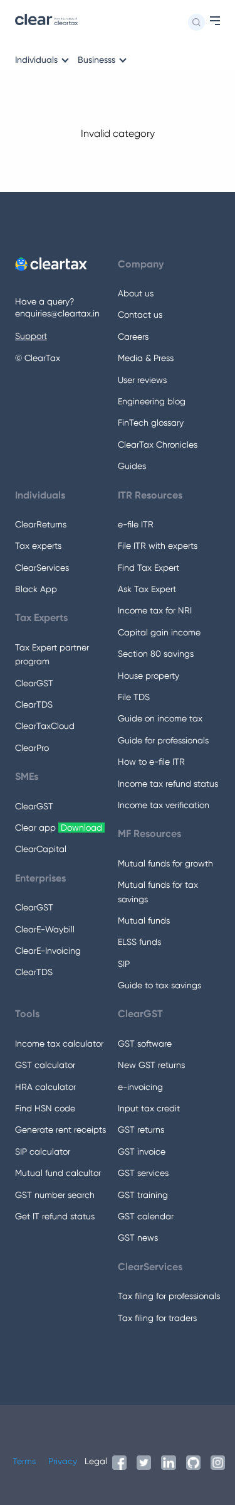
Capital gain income (159, 632)
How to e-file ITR (151, 762)
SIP (124, 964)
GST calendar (146, 1216)
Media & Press (146, 358)
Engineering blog (151, 401)
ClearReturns (40, 524)
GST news (138, 1238)
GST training (143, 1195)
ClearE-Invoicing (48, 951)
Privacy (62, 1461)
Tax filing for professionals (169, 1296)
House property (148, 676)
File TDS (134, 697)
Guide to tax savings (159, 985)
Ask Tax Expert (147, 589)
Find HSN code (45, 1108)
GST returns (141, 1130)
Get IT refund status (55, 1216)
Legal (96, 1461)
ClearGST (34, 683)
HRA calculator (45, 1087)
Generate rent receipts (60, 1130)
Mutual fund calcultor (58, 1173)
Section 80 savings (156, 654)
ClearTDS (34, 704)
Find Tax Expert (148, 568)
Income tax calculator (59, 1043)
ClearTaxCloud (45, 726)
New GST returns (151, 1065)
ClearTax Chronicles (157, 445)
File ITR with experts (157, 546)
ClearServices (42, 568)
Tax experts (38, 546)
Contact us (140, 315)
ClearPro (32, 748)
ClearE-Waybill (45, 929)
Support (31, 336)
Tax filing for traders (157, 1318)
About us (136, 293)
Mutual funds (144, 920)
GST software (145, 1043)
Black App (36, 589)
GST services (143, 1173)
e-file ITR (136, 524)
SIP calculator (42, 1151)
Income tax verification (163, 805)
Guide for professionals (163, 740)
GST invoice (141, 1151)
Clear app (60, 828)
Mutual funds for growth (165, 863)
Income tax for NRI (155, 610)
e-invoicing (140, 1087)
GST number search (55, 1195)
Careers (133, 337)
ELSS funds (139, 942)
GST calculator (45, 1065)
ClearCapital (40, 849)
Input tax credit (149, 1108)
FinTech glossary (151, 423)
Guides (132, 466)
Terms (24, 1461)
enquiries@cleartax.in (57, 313)
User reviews (142, 380)
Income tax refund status (168, 784)
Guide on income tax (160, 718)
